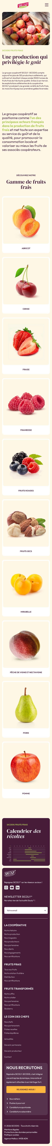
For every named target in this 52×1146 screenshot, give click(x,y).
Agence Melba (10, 1138)
